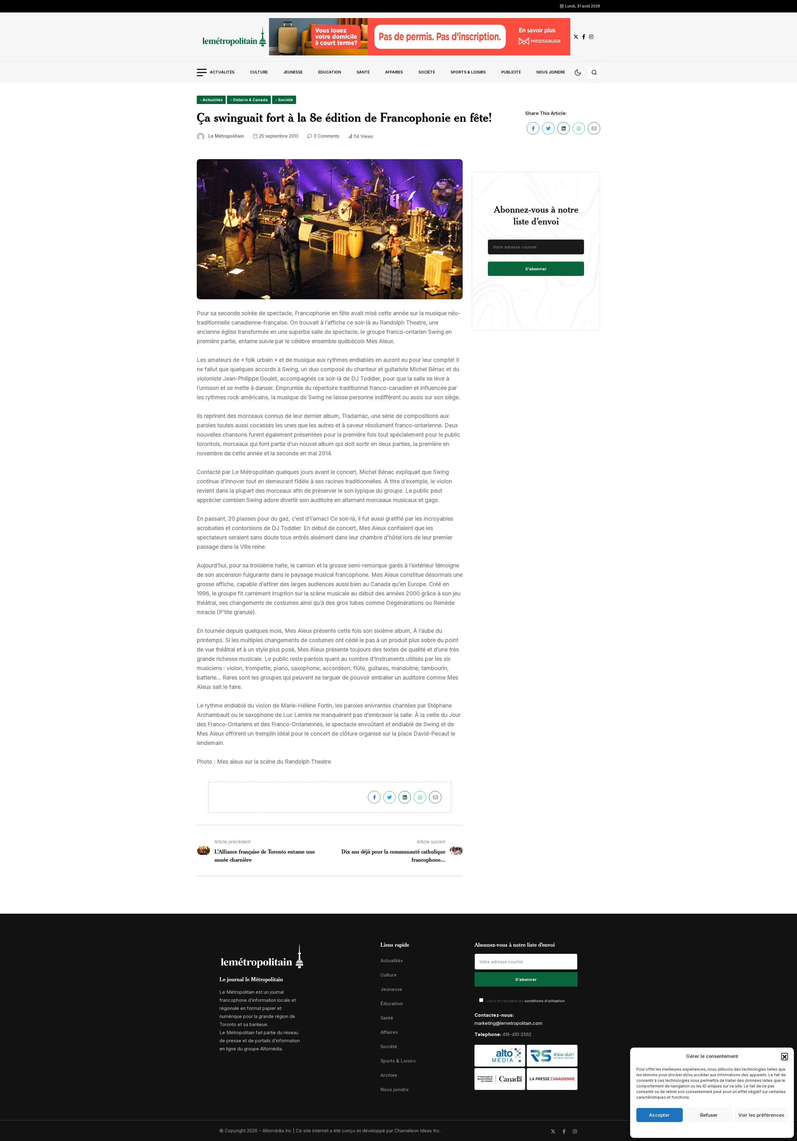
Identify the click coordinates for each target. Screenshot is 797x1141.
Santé (363, 72)
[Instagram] (575, 1131)
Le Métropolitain (226, 136)
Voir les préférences (761, 1115)
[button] (784, 1056)
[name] (233, 37)
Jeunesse (293, 72)
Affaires (394, 72)
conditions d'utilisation (545, 1001)
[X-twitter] (553, 1131)
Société (426, 72)
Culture (259, 72)
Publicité (511, 72)
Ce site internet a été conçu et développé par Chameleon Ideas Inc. (368, 1131)
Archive (388, 1075)
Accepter (659, 1115)
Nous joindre (550, 72)
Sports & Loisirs (468, 72)
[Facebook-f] (564, 1131)
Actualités (222, 72)
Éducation (329, 72)
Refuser (709, 1115)
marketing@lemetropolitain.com (508, 1023)
